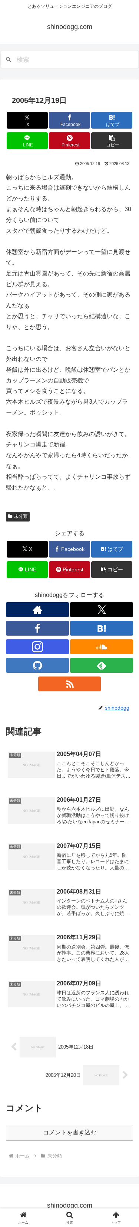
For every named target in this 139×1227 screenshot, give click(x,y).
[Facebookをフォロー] (37, 628)
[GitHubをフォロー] (37, 665)
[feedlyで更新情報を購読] (101, 665)
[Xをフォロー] (101, 609)
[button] (111, 140)
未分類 (20, 516)
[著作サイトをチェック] (37, 609)
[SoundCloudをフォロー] (101, 646)
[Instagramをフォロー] (37, 646)
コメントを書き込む (69, 1132)
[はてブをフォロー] (101, 628)
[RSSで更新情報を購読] (69, 684)
